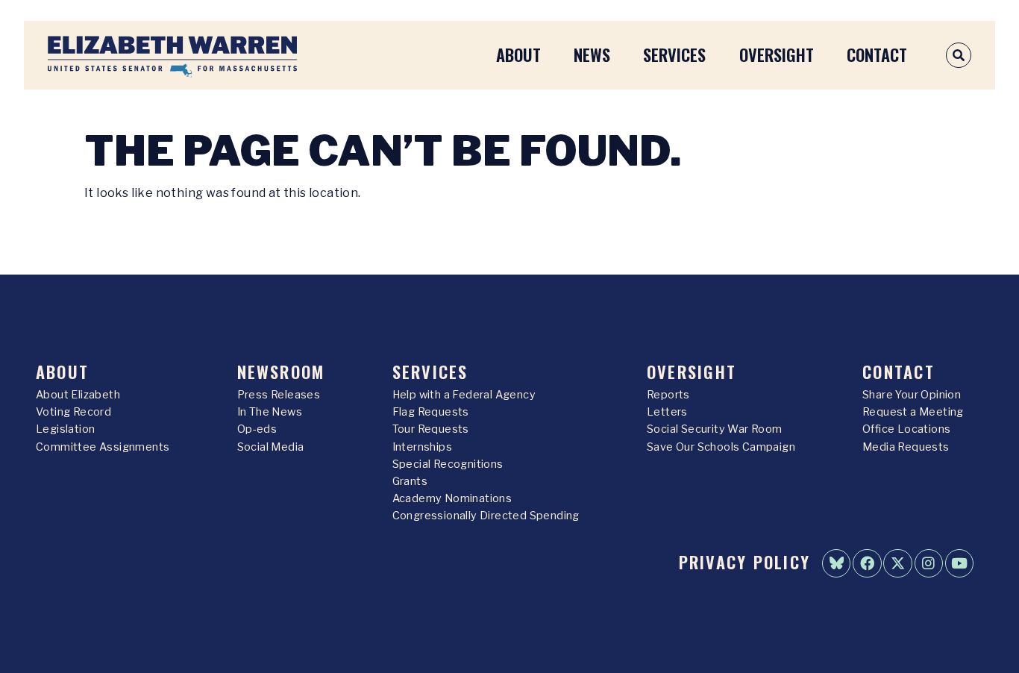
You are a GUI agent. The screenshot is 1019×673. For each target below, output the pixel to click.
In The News (269, 412)
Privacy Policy (744, 561)
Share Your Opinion (911, 394)
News (592, 54)
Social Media (270, 447)
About (518, 54)
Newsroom (281, 371)
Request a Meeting (913, 412)
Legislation (65, 429)
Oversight (776, 54)
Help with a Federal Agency (464, 394)
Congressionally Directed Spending (486, 515)
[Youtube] (959, 563)
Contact (877, 54)
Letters (667, 412)
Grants (409, 481)
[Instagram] (929, 563)
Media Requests (906, 447)
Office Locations (906, 429)
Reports (668, 394)
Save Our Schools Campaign (721, 447)
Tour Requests (430, 429)
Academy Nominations (452, 498)
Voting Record (73, 412)
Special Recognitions (448, 464)
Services (674, 54)
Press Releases (279, 394)
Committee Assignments (102, 447)
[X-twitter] (897, 563)
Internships (422, 447)
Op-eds (257, 429)
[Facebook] (867, 563)
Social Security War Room (715, 429)
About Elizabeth (78, 394)
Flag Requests (430, 412)
